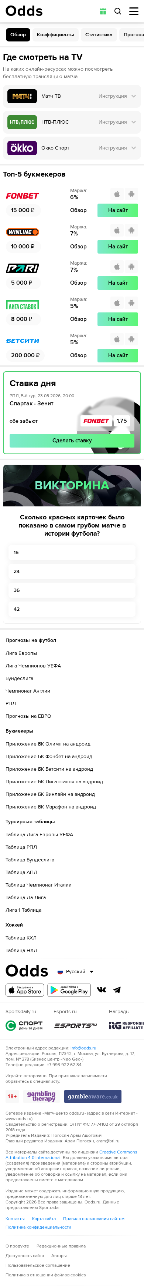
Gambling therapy (41, 1096)
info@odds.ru (83, 1048)
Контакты (15, 1219)
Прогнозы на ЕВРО (28, 716)
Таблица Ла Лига (26, 897)
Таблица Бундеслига (30, 860)
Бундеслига (19, 678)
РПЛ (11, 703)
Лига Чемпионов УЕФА (33, 666)
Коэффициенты (55, 34)
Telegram (117, 990)
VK (101, 990)
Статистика (99, 34)
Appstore (25, 990)
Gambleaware (92, 1096)
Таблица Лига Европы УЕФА (39, 834)
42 (17, 609)
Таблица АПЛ (21, 872)
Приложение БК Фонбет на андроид (49, 756)
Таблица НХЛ (21, 950)
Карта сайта (44, 1219)
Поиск (118, 11)
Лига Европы (21, 653)
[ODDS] (24, 10)
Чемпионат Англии (28, 691)
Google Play (69, 990)
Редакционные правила (61, 1246)
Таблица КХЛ (21, 938)
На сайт (118, 210)
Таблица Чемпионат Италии (39, 885)
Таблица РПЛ (21, 847)
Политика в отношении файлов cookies (46, 1275)
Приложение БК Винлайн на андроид (50, 794)
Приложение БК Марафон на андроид (51, 807)
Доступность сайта (25, 1256)
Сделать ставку (72, 440)
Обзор (18, 34)
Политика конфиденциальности (38, 1227)
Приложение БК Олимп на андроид (48, 744)
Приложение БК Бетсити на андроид (49, 769)
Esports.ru (76, 1025)
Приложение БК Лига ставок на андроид (54, 781)
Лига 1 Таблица (23, 910)
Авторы (59, 1256)
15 (16, 552)
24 (17, 571)
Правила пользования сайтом (93, 1219)
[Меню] (133, 11)
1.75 (122, 421)
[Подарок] (103, 11)
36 (17, 590)
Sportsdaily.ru (24, 1025)
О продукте (17, 1246)
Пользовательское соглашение (38, 1265)
